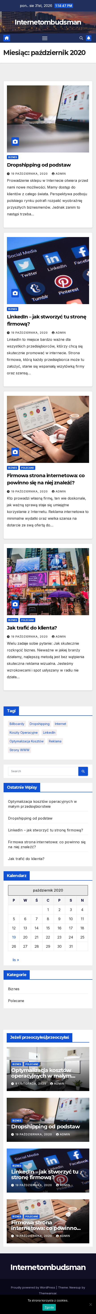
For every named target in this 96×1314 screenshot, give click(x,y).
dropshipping (40, 724)
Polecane (27, 467)
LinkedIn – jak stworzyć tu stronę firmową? (45, 830)
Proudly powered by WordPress (33, 1287)
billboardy (17, 724)
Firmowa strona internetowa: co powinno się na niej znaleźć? (44, 1228)
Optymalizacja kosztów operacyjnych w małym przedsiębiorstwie (41, 1076)
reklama (55, 741)
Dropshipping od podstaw (39, 165)
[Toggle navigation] (45, 38)
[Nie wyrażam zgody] (90, 1304)
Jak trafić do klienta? (32, 628)
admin (61, 173)
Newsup (75, 1287)
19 (14, 937)
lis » (16, 960)
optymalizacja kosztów (27, 741)
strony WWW (19, 750)
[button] (81, 38)
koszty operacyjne (24, 732)
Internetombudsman (48, 22)
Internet (60, 724)
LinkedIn (49, 732)
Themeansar (47, 1293)
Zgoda (49, 1307)
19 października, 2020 (30, 173)
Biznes (12, 157)
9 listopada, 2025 (31, 1083)
